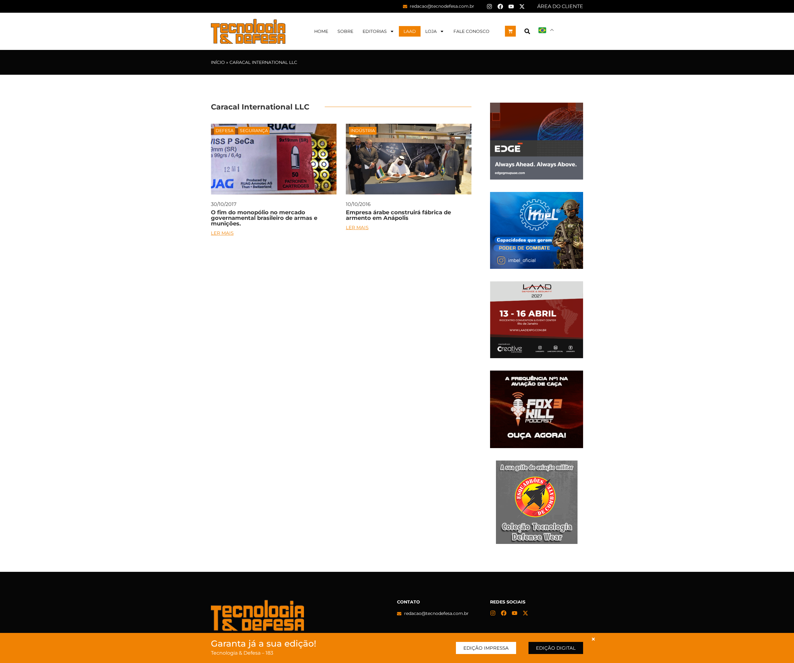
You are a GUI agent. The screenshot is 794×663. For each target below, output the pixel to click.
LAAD (410, 31)
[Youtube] (511, 6)
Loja (431, 31)
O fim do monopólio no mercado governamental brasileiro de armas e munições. (264, 218)
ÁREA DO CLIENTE (560, 6)
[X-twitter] (522, 6)
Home (321, 31)
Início (218, 62)
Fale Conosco (471, 31)
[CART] (510, 31)
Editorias (375, 31)
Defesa (225, 130)
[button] (527, 31)
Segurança (254, 130)
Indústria (362, 130)
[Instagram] (489, 6)
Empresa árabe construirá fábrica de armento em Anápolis (398, 215)
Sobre (345, 31)
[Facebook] (500, 6)
